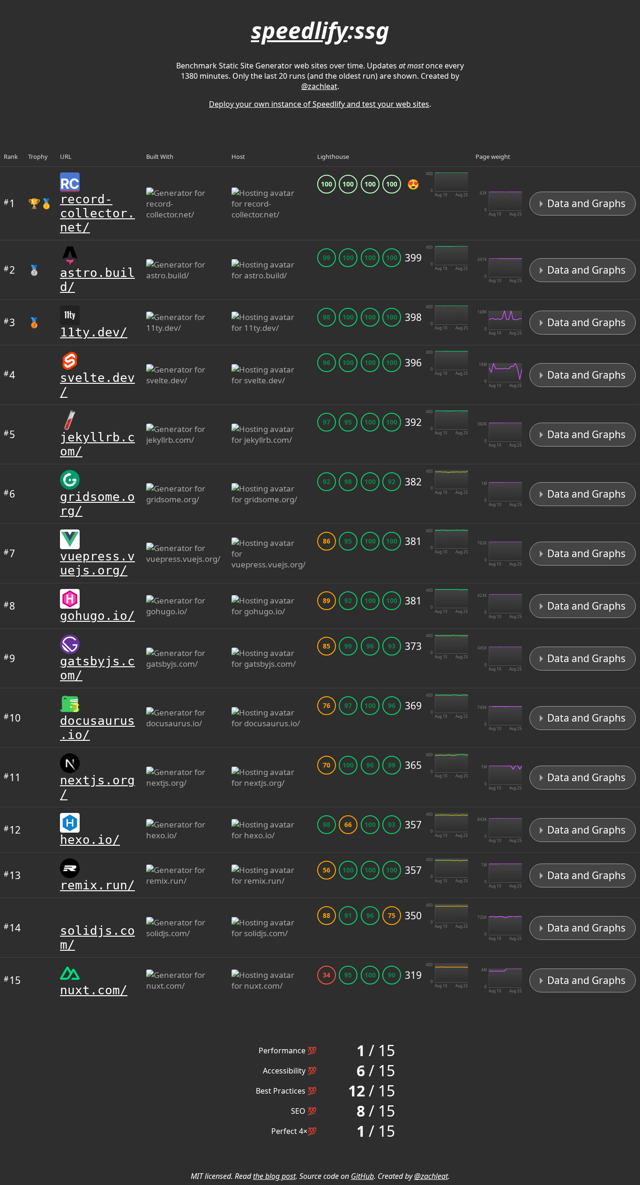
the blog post (274, 1176)
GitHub (362, 1176)
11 (12, 777)
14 (12, 927)
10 (12, 717)
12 (12, 829)
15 (12, 980)
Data (585, 203)
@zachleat (319, 86)
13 (12, 875)
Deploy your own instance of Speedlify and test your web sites (319, 104)
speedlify (299, 30)
